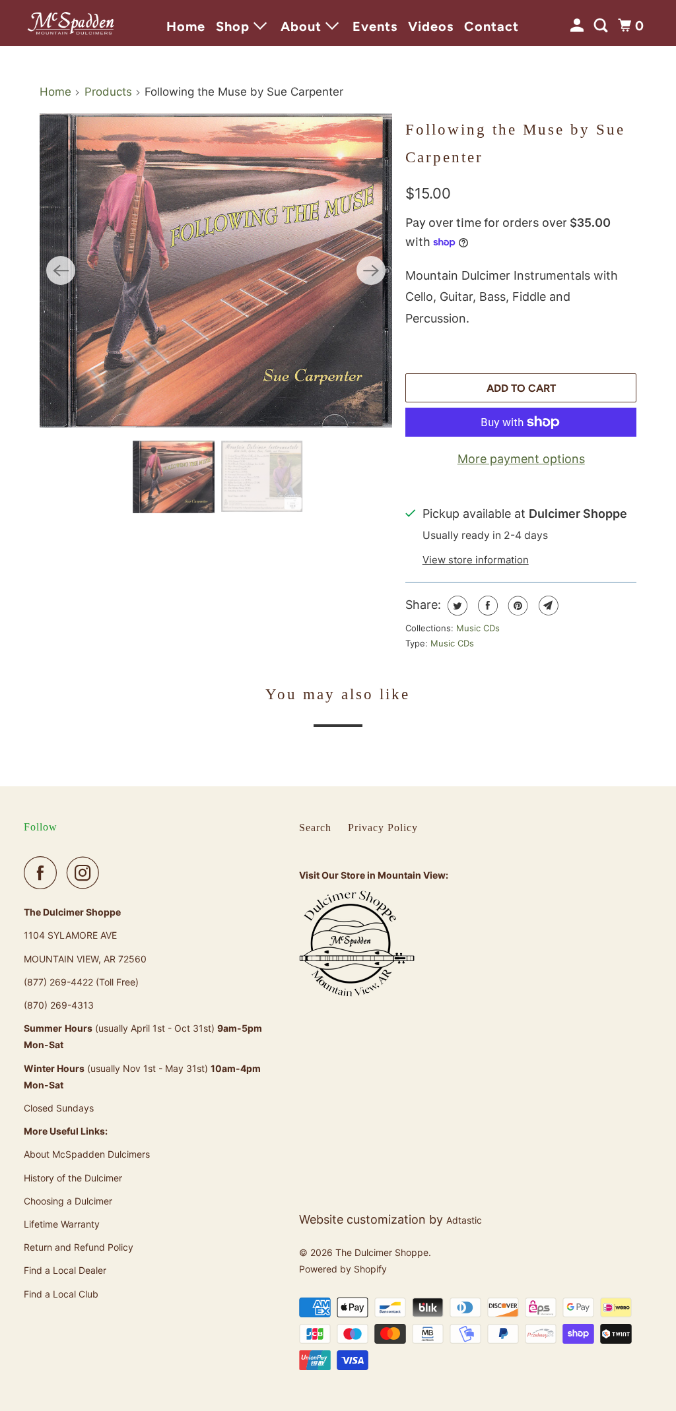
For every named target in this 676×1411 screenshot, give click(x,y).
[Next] (371, 270)
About (303, 26)
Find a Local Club (61, 1294)
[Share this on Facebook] (486, 605)
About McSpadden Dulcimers (87, 1154)
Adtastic (464, 1220)
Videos (431, 26)
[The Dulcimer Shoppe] (71, 23)
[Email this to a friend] (546, 605)
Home (185, 26)
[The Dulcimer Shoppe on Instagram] (86, 872)
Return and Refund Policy (78, 1247)
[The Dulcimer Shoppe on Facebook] (43, 872)
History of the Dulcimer (73, 1177)
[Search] (602, 26)
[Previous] (60, 270)
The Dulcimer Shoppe (381, 1252)
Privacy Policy (383, 827)
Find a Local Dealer (65, 1270)
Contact (491, 26)
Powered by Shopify (343, 1268)
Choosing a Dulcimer (68, 1201)
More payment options (521, 459)
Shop (235, 26)
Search (315, 827)
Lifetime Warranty (62, 1224)
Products (108, 91)
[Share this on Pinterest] (516, 605)
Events (375, 26)
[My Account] (579, 26)
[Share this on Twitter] (455, 605)
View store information (475, 559)
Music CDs (478, 628)
